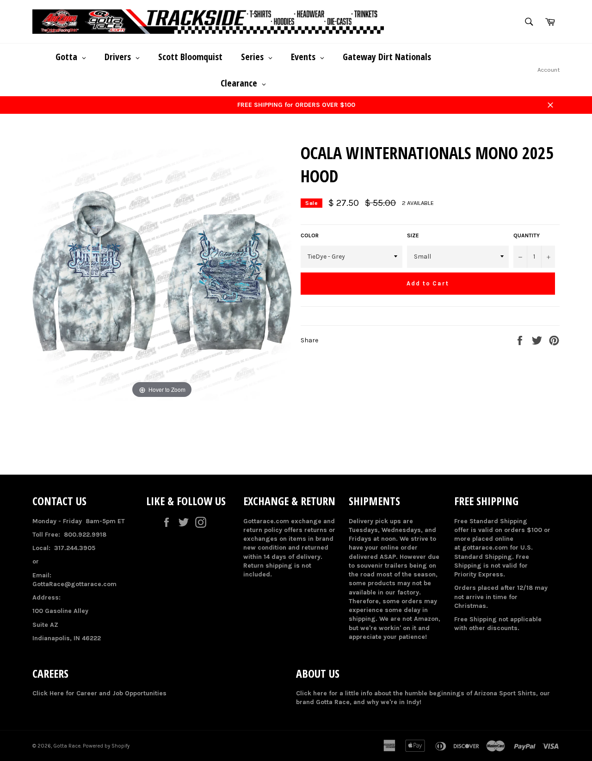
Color (310, 235)
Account (548, 69)
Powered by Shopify (106, 746)
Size (413, 235)
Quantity (526, 235)
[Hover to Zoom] (161, 271)
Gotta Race (66, 746)
